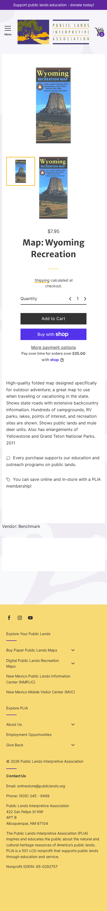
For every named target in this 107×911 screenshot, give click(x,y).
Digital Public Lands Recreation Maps (32, 663)
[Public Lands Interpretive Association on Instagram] (20, 618)
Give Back (14, 745)
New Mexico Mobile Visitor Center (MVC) (40, 692)
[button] (99, 32)
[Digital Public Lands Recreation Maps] (73, 663)
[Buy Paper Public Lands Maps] (73, 650)
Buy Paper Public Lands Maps (31, 650)
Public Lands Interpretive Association (52, 761)
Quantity (29, 298)
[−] (70, 298)
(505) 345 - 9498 (34, 796)
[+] (85, 298)
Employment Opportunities (28, 734)
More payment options (53, 347)
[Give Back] (73, 745)
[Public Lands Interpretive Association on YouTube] (30, 618)
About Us (14, 724)
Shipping (42, 280)
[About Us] (73, 724)
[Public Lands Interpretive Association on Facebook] (9, 618)
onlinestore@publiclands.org (41, 786)
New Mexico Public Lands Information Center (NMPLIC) (38, 679)
